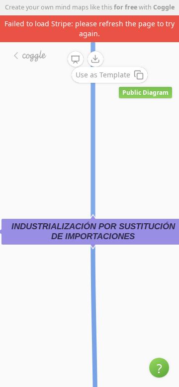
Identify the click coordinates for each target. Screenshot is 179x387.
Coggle (164, 7)
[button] (159, 368)
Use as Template (103, 74)
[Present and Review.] (76, 59)
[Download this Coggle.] (95, 59)
